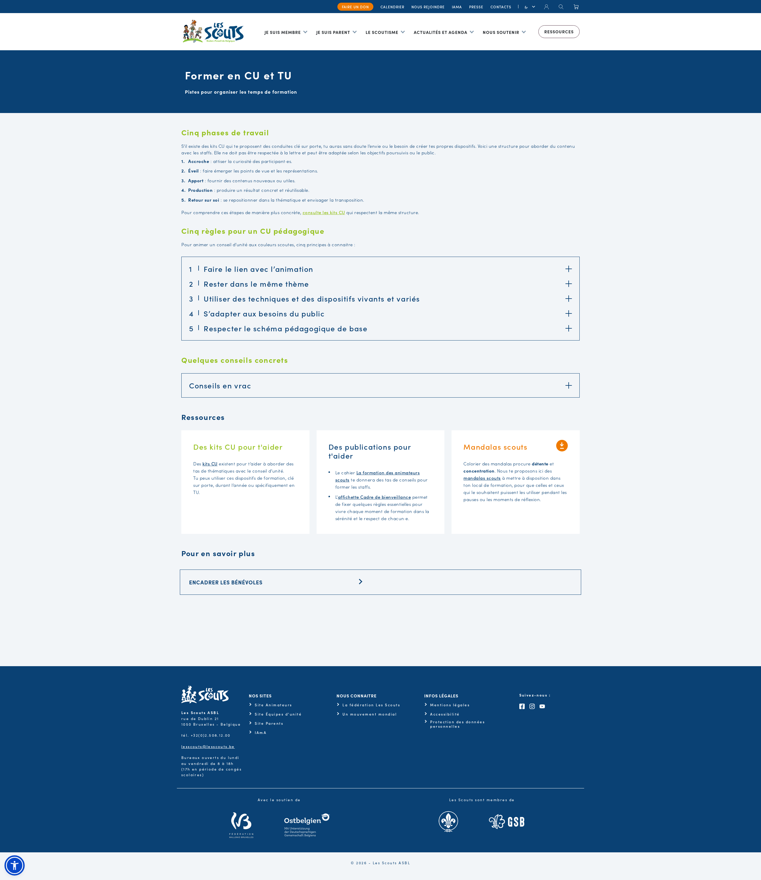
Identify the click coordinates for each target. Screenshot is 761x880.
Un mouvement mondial (369, 714)
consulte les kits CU (324, 212)
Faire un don (355, 6)
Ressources (559, 31)
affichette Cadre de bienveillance (374, 497)
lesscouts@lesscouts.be (208, 746)
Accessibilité (445, 714)
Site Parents (269, 723)
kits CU (210, 463)
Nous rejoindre (428, 6)
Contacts (500, 6)
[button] (14, 865)
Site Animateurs (273, 705)
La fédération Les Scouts (371, 705)
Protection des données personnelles (457, 724)
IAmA (261, 732)
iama (457, 6)
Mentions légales (450, 705)
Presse (476, 6)
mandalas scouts (482, 478)
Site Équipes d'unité (278, 714)
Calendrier (392, 6)
